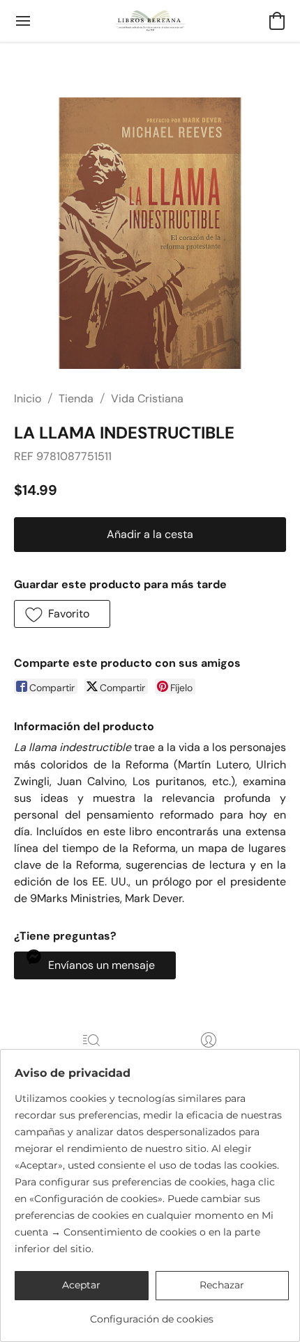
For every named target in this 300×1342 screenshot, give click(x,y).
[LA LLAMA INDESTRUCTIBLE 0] (150, 233)
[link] (152, 1313)
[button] (150, 21)
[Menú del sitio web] (23, 20)
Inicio (27, 398)
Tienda (76, 398)
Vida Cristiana (147, 398)
